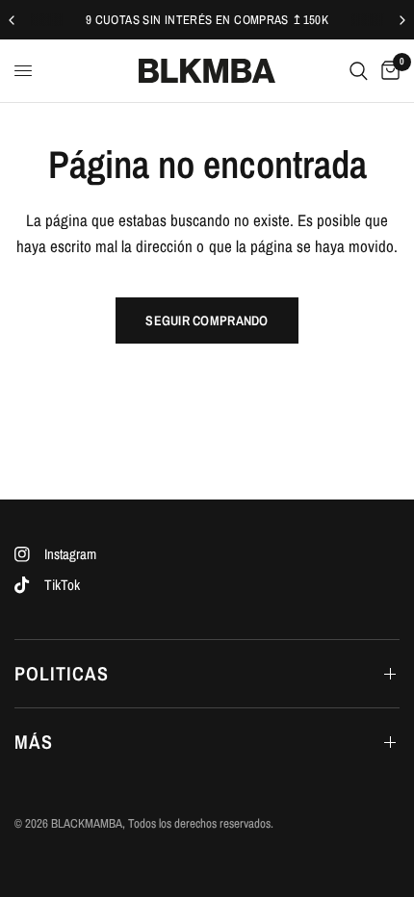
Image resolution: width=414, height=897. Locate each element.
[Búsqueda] (359, 70)
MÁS (33, 742)
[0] (387, 70)
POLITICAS (61, 673)
